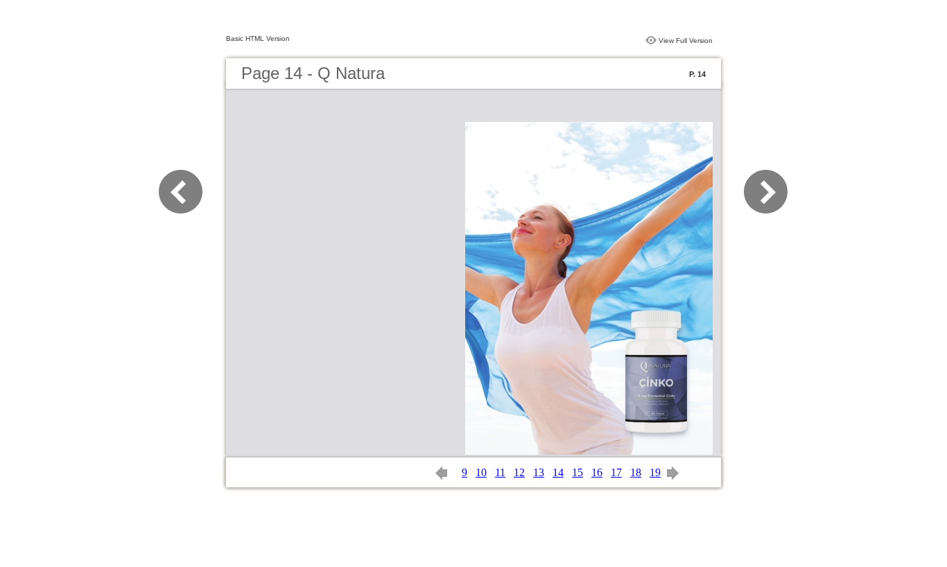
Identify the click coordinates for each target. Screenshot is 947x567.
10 (481, 472)
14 (558, 472)
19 (655, 472)
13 (538, 472)
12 (519, 472)
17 (616, 472)
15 (577, 472)
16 (596, 472)
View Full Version (686, 40)
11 (500, 472)
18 (635, 472)
